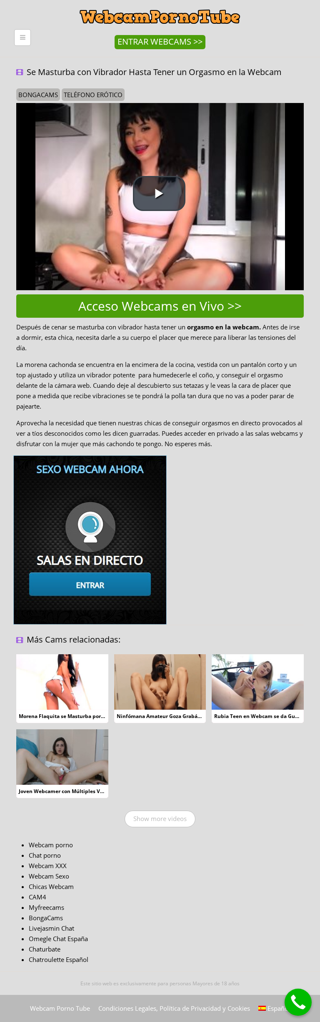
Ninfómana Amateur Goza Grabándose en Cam (174, 716)
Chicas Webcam (51, 886)
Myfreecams (46, 907)
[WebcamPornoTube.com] (160, 6)
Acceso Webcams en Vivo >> (160, 305)
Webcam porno (51, 845)
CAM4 (37, 897)
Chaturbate (44, 949)
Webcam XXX (48, 865)
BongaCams (46, 918)
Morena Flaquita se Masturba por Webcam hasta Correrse (90, 716)
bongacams (38, 94)
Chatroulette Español (58, 959)
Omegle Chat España (58, 938)
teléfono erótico (93, 94)
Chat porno (45, 855)
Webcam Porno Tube (60, 1008)
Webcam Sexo (49, 876)
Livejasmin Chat (51, 928)
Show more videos (160, 818)
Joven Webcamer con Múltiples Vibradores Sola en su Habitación (98, 791)
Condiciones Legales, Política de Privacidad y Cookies (174, 1008)
